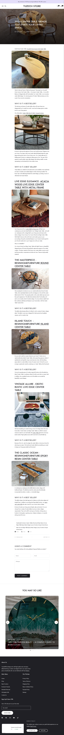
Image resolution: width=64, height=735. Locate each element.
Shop (3, 681)
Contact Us (4, 695)
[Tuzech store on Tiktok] (18, 718)
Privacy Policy (26, 678)
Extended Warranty (6, 689)
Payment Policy (26, 689)
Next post (45, 537)
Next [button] (56, 622)
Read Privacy (33, 726)
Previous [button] (7, 622)
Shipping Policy (26, 684)
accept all (32, 730)
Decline (43, 730)
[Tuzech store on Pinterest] (6, 718)
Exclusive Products (6, 687)
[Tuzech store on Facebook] (3, 718)
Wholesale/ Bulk (5, 692)
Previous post (19, 537)
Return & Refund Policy (28, 687)
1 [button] (30, 650)
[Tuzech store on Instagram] (10, 718)
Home (3, 678)
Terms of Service (26, 681)
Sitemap (24, 692)
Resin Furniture (5, 684)
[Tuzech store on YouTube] (14, 718)
